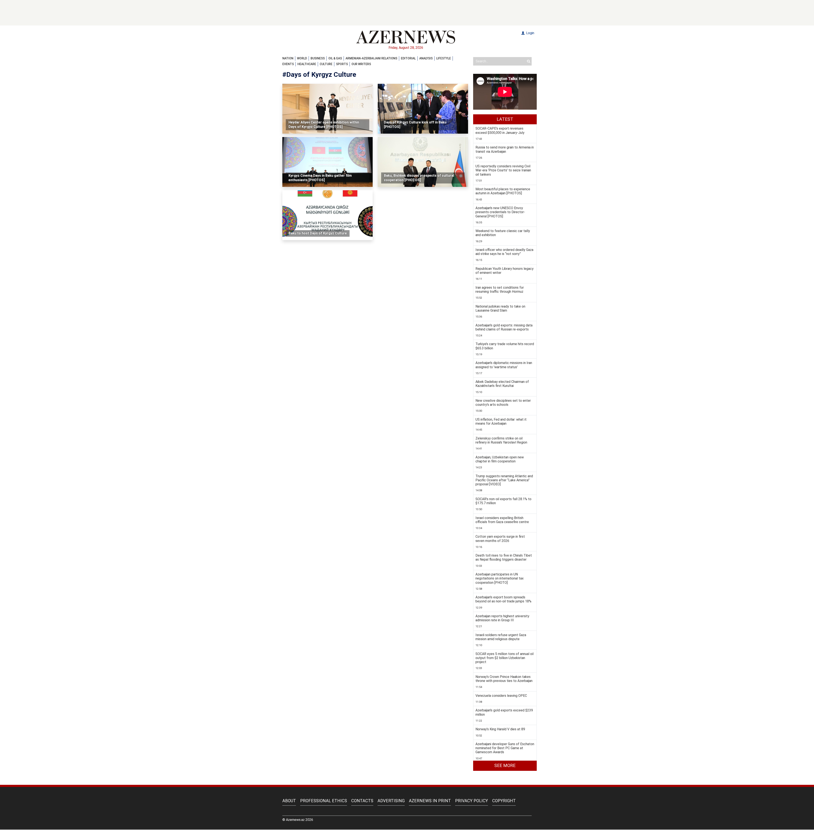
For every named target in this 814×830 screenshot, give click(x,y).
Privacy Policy (471, 800)
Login (529, 33)
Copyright (504, 800)
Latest (505, 119)
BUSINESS (318, 58)
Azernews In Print (430, 800)
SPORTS (342, 64)
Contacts (362, 800)
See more (505, 765)
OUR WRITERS (361, 64)
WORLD (302, 58)
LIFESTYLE (443, 58)
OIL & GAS (335, 58)
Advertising (391, 800)
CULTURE (326, 64)
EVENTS (288, 64)
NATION (287, 58)
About (289, 800)
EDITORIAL (408, 58)
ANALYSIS (426, 58)
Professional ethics (323, 800)
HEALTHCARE (306, 64)
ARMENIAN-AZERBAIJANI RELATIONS (371, 58)
